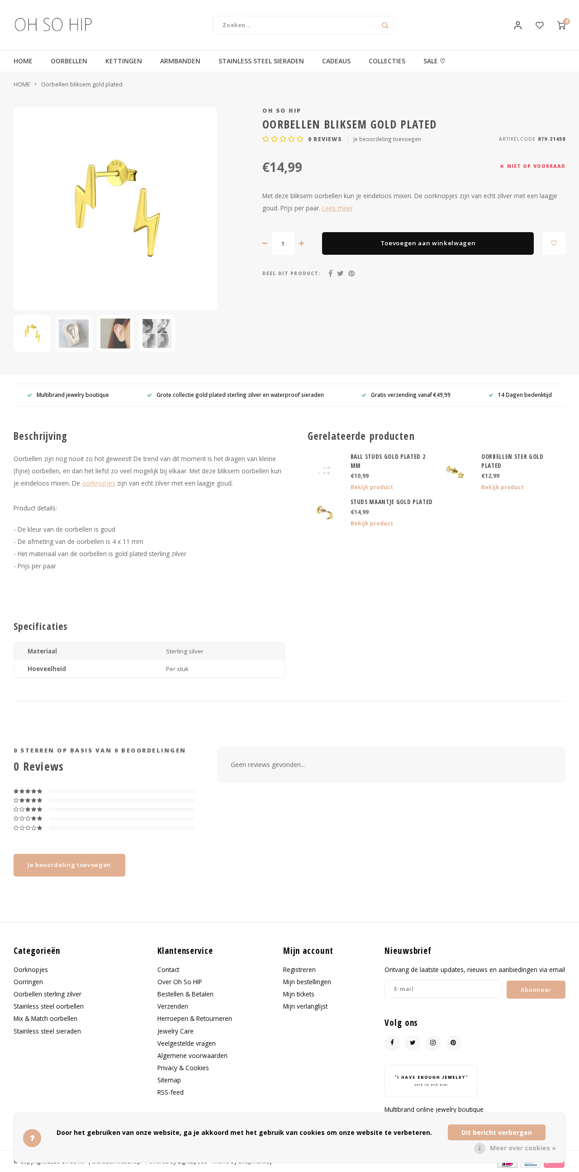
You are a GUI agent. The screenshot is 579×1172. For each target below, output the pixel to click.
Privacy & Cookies (183, 1067)
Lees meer (337, 208)
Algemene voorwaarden (192, 1055)
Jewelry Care (175, 1031)
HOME (23, 61)
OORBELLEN (69, 61)
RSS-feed (170, 1092)
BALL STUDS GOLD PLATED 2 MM (388, 461)
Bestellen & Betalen (185, 994)
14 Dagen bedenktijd (525, 394)
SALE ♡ (434, 61)
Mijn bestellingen (307, 981)
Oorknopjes (31, 969)
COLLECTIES (387, 61)
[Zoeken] (385, 25)
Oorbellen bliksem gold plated (82, 84)
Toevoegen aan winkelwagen (428, 243)
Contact (168, 969)
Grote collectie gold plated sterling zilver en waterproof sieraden (240, 394)
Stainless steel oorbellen (49, 1006)
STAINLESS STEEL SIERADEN (261, 61)
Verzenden (172, 1006)
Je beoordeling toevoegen (387, 139)
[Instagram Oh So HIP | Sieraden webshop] (433, 1043)
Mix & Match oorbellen (45, 1018)
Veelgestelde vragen (186, 1043)
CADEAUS (336, 61)
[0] (561, 24)
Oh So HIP (282, 110)
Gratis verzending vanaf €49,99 (411, 394)
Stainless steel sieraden (47, 1031)
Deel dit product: (291, 273)
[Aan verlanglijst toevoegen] (554, 243)
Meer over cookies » (523, 1147)
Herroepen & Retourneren (194, 1018)
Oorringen (28, 981)
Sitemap (169, 1080)
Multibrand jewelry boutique (73, 394)
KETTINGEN (123, 61)
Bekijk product (372, 487)
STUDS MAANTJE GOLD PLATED (392, 502)
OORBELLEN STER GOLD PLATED (512, 461)
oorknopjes (98, 483)
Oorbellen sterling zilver (47, 994)
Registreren (299, 969)
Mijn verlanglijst (305, 1006)
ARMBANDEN (180, 61)
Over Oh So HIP (179, 981)
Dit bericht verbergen (496, 1132)
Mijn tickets (298, 994)
